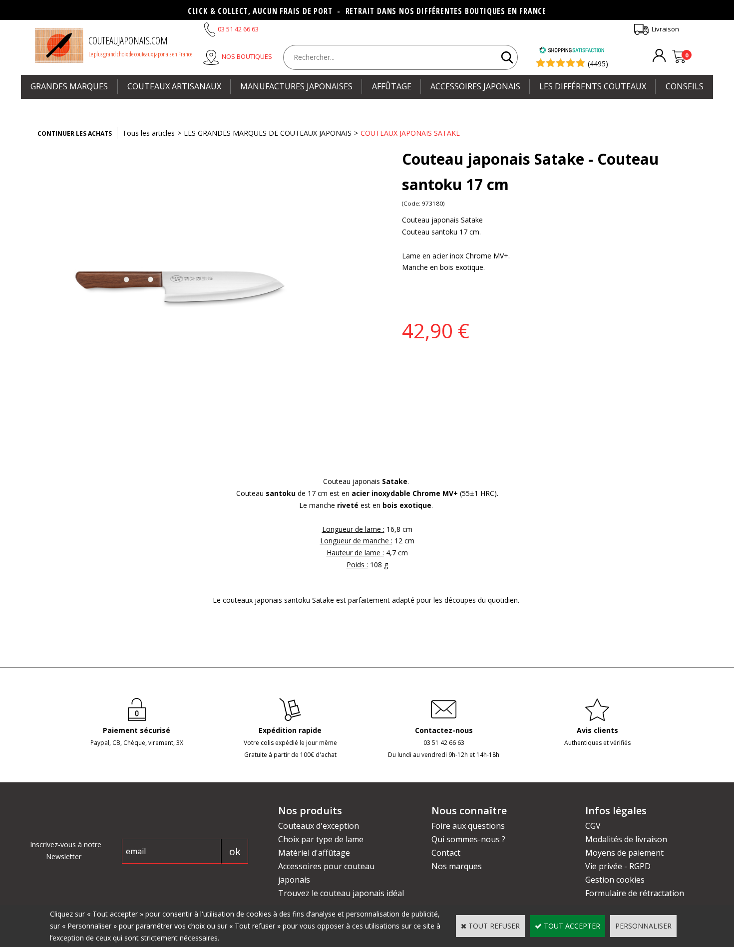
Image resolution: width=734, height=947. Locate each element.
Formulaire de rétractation (634, 893)
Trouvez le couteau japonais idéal (341, 893)
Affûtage (391, 86)
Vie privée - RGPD (618, 866)
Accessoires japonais (475, 86)
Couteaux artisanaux (174, 86)
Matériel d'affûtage (314, 852)
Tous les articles (148, 133)
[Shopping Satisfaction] (571, 51)
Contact (445, 852)
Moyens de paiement (624, 852)
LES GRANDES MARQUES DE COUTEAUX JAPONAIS (268, 133)
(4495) (598, 63)
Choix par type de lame (321, 839)
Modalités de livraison (626, 839)
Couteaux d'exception (318, 825)
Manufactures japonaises (296, 86)
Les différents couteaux (592, 86)
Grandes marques (69, 86)
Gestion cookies (615, 879)
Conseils (685, 86)
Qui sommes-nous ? (468, 839)
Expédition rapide (290, 730)
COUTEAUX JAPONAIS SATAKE (410, 133)
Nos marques (456, 866)
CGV (593, 825)
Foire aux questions (468, 825)
